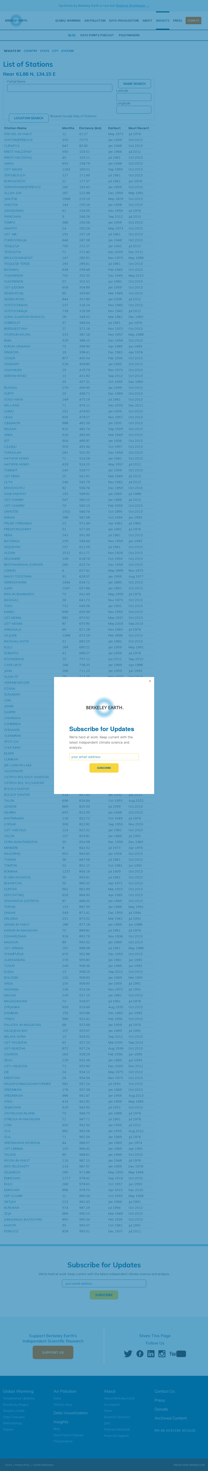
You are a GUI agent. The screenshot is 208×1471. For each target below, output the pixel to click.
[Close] (150, 681)
